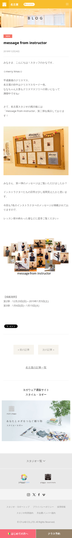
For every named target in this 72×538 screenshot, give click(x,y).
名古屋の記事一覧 (36, 367)
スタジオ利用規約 (25, 512)
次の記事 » (48, 349)
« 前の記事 (24, 349)
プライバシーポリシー (43, 506)
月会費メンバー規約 (46, 512)
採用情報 (61, 506)
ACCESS (29, 4)
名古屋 (14, 4)
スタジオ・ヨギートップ (18, 506)
